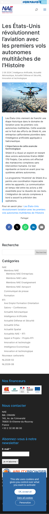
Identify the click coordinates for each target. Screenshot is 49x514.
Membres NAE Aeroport (18, 286)
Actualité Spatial (12, 329)
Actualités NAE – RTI (14, 333)
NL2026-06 (8, 364)
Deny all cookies (25, 498)
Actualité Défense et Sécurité (28, 75)
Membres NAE (11, 270)
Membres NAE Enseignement (21, 282)
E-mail (6, 449)
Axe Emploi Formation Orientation (21, 303)
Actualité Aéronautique (16, 311)
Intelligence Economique (16, 346)
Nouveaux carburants (13, 355)
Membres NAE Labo (16, 278)
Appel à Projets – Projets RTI (18, 338)
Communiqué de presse (16, 291)
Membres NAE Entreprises (19, 273)
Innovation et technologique (14, 78)
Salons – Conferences (15, 307)
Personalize (25, 502)
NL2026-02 (8, 359)
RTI (3, 300)
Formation (9, 295)
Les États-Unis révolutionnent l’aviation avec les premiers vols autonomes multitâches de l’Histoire (23, 209)
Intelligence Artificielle (22, 72)
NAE (4, 267)
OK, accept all (25, 491)
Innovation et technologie (17, 342)
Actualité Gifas (11, 325)
